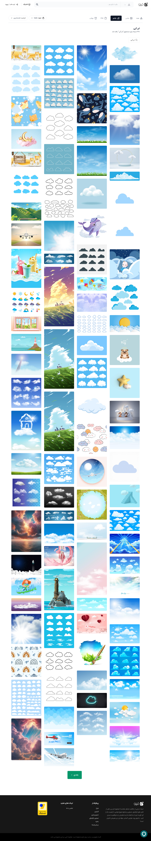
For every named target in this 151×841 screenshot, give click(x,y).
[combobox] (127, 4)
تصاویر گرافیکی (94, 818)
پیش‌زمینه (95, 825)
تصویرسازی (95, 815)
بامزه (97, 822)
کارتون (96, 812)
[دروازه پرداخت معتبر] (37, 808)
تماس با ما (69, 808)
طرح (97, 808)
